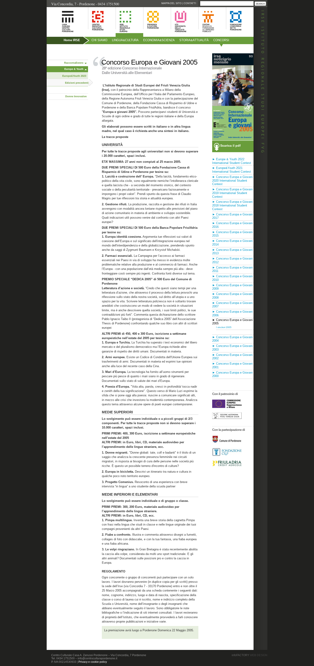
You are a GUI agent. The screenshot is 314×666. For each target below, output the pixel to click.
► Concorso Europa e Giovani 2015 (232, 233)
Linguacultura (125, 40)
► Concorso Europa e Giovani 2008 (232, 295)
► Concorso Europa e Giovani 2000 (232, 374)
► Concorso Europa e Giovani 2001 (232, 365)
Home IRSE (72, 40)
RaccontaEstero (73, 62)
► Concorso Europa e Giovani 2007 (232, 304)
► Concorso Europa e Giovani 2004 (232, 339)
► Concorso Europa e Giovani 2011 (232, 269)
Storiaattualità (194, 40)
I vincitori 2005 (223, 327)
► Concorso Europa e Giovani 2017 (232, 216)
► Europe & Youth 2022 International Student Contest (231, 161)
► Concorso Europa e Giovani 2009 (232, 287)
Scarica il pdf (230, 145)
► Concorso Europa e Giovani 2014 (232, 242)
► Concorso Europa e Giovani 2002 (232, 356)
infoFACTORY (249, 655)
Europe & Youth (73, 69)
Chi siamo (99, 40)
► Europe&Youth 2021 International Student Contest (231, 169)
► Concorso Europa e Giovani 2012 (232, 260)
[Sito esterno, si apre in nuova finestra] (227, 407)
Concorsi (221, 40)
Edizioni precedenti (76, 82)
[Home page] (62, 35)
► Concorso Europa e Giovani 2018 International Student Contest (232, 205)
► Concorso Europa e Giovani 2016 (232, 225)
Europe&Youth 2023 (74, 75)
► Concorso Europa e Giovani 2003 (232, 347)
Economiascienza (159, 40)
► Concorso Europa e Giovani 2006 (232, 313)
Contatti (190, 3)
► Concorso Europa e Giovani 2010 (232, 278)
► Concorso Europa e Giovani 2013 (232, 251)
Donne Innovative (76, 96)
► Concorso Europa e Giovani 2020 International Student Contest (232, 180)
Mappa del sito (171, 3)
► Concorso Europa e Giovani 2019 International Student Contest (232, 193)
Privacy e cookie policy (92, 661)
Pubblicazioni (59, 50)
